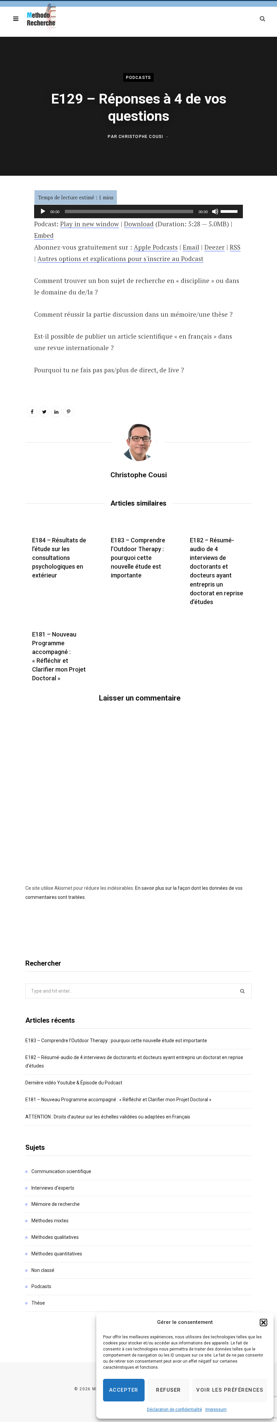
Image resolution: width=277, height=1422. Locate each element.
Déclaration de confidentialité (174, 1409)
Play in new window (89, 224)
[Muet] (215, 211)
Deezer (214, 247)
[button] (263, 1322)
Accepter (123, 1390)
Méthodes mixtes (50, 1220)
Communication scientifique (61, 1171)
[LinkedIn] (56, 411)
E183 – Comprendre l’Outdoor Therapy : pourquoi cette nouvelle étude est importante (138, 558)
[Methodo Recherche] (40, 19)
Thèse (38, 1303)
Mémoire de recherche (55, 1204)
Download (139, 224)
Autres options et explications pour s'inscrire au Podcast (120, 258)
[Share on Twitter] (44, 411)
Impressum (216, 1409)
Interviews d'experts (52, 1188)
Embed (44, 235)
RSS (235, 247)
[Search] (262, 18)
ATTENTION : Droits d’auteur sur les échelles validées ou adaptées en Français (107, 1116)
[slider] (230, 211)
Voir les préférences (229, 1390)
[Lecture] (43, 211)
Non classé (42, 1270)
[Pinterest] (68, 411)
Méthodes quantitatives (56, 1253)
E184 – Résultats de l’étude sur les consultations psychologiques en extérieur (59, 558)
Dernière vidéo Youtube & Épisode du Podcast (73, 1082)
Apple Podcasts (156, 247)
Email (191, 247)
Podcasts (138, 77)
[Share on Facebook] (32, 411)
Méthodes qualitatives (55, 1237)
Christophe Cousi (141, 136)
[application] (138, 211)
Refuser (168, 1390)
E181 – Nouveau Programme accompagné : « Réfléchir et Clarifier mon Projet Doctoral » (118, 1099)
